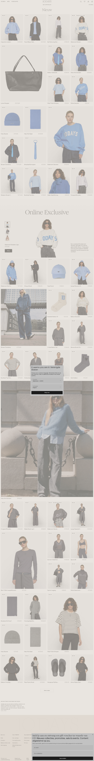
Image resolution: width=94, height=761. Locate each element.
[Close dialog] (93, 734)
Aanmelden (63, 758)
